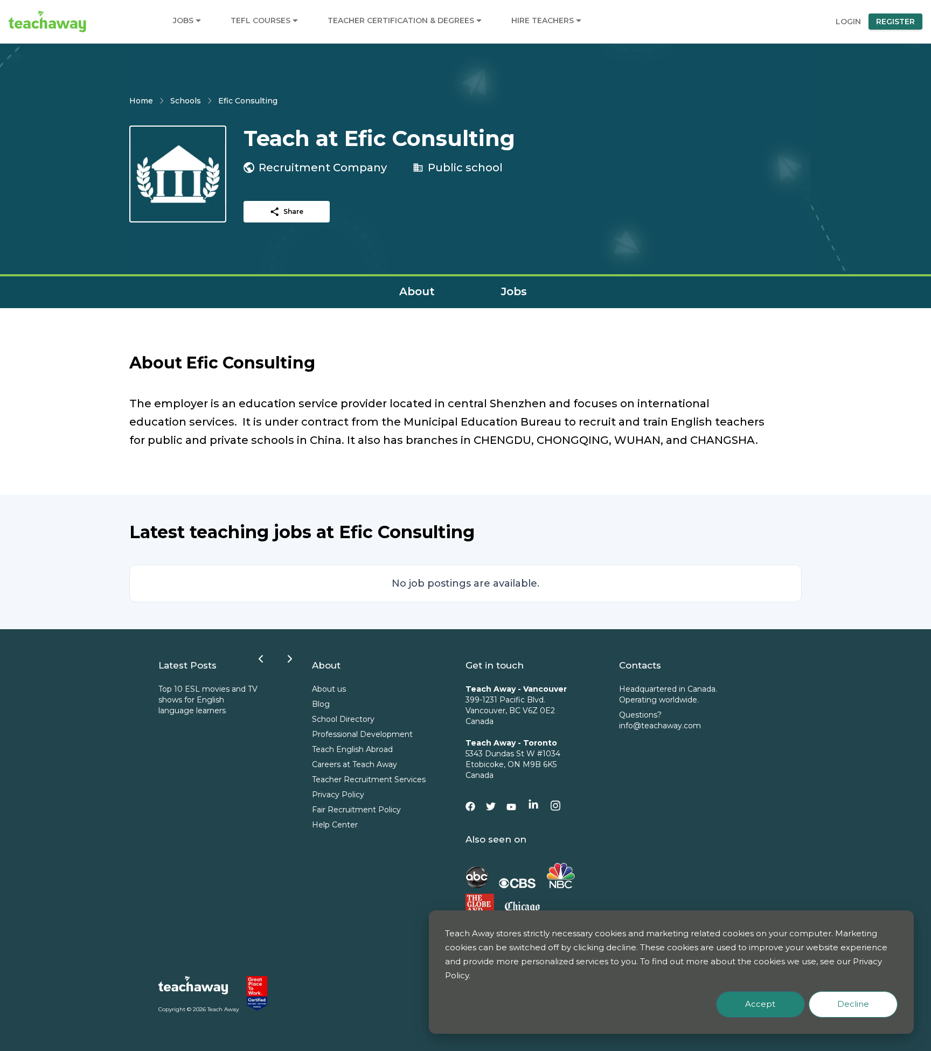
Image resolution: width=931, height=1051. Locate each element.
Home (141, 101)
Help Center (335, 825)
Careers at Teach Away (354, 764)
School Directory (343, 719)
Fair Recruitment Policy (356, 810)
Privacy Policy (338, 794)
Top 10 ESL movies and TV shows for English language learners (208, 699)
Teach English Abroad (352, 749)
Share (293, 211)
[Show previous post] (260, 659)
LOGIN (848, 21)
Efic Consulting (247, 101)
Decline (853, 1004)
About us (329, 689)
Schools (185, 101)
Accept (760, 1004)
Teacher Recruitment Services (369, 779)
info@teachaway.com (660, 725)
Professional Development (362, 734)
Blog (321, 704)
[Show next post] (289, 659)
